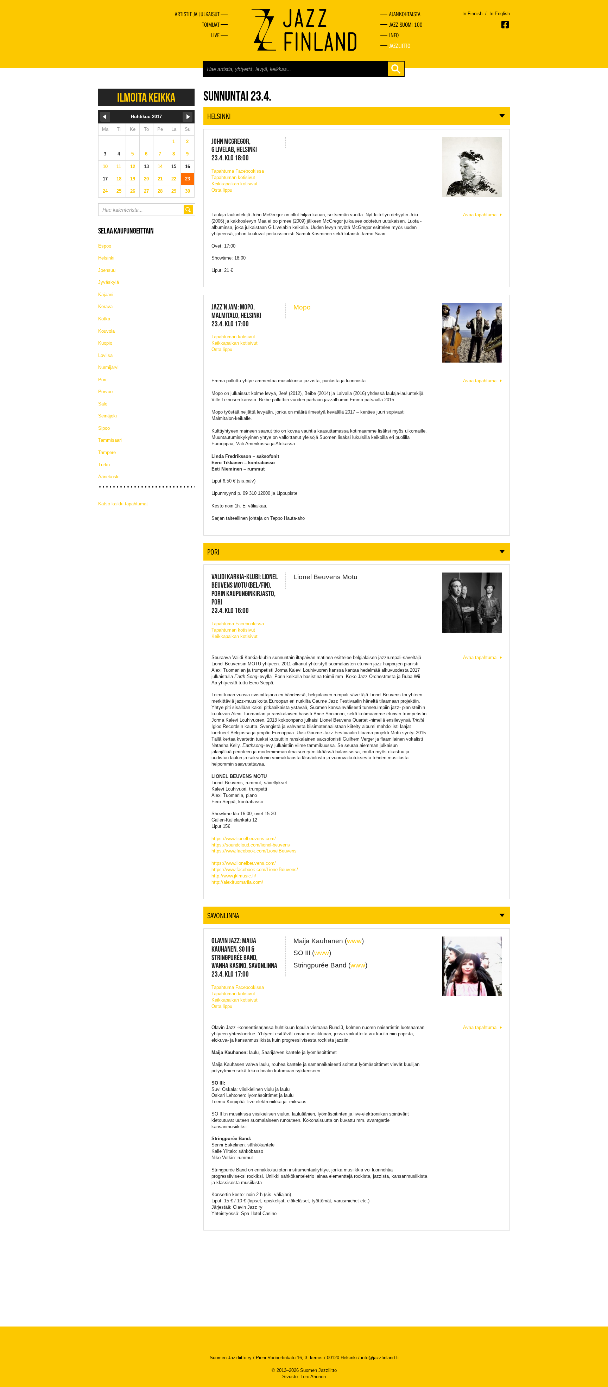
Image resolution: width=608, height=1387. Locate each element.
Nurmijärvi (108, 367)
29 (173, 191)
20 (146, 178)
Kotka (104, 318)
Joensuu (106, 270)
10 (105, 166)
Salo (102, 404)
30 (187, 191)
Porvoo (105, 391)
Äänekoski (109, 476)
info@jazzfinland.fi (380, 1357)
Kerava (105, 306)
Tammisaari (110, 440)
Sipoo (104, 428)
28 (160, 191)
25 (118, 191)
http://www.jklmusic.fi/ (233, 875)
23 (187, 178)
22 (173, 178)
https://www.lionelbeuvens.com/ (243, 838)
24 (105, 191)
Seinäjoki (107, 415)
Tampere (107, 452)
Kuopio (105, 343)
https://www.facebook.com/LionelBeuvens (254, 851)
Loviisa (105, 355)
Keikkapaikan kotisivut (234, 183)
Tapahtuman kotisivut (233, 177)
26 (132, 191)
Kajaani (105, 294)
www (354, 941)
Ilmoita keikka (146, 97)
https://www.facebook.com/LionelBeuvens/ (254, 869)
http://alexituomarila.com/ (237, 882)
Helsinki (106, 258)
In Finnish (472, 13)
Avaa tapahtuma (479, 214)
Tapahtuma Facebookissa (237, 171)
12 (132, 166)
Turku (104, 464)
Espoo (104, 246)
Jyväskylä (108, 282)
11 (118, 166)
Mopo (302, 307)
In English (499, 13)
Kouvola (106, 331)
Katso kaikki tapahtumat (123, 503)
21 (160, 178)
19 (132, 178)
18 (118, 178)
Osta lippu (221, 190)
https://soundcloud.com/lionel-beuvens (250, 845)
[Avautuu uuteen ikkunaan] (505, 24)
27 (146, 191)
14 (160, 166)
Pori (102, 379)
